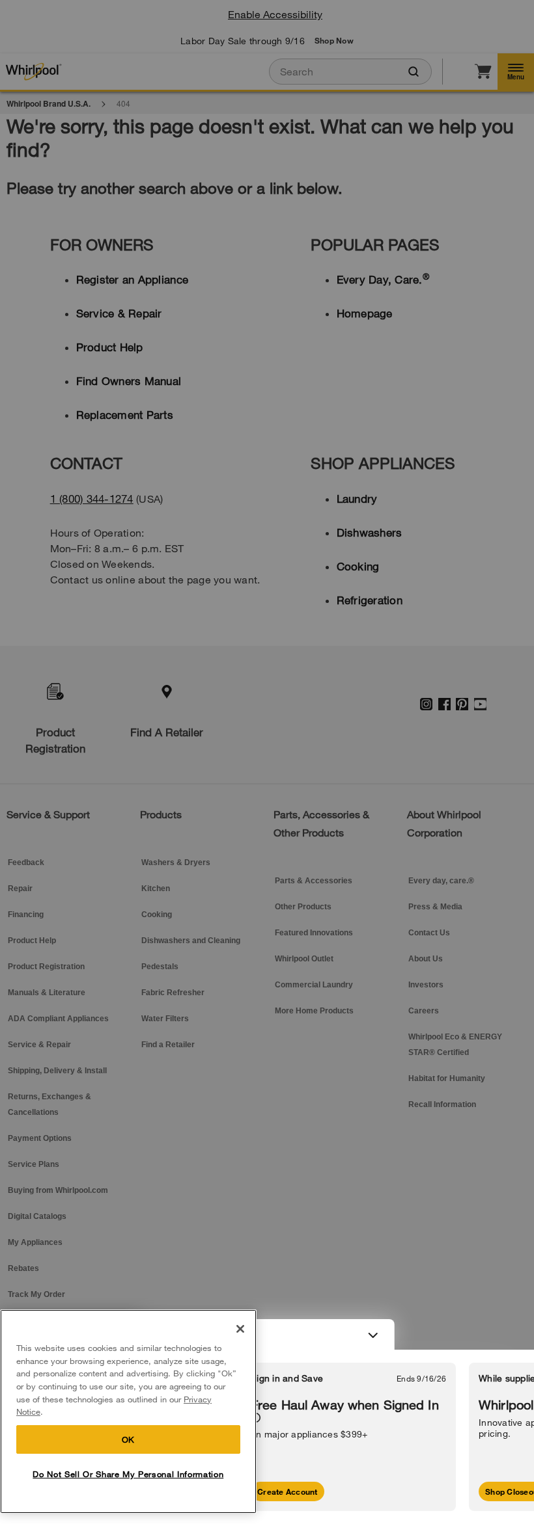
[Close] (240, 1329)
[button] (267, 1334)
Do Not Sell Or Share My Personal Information (128, 1474)
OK (128, 1439)
